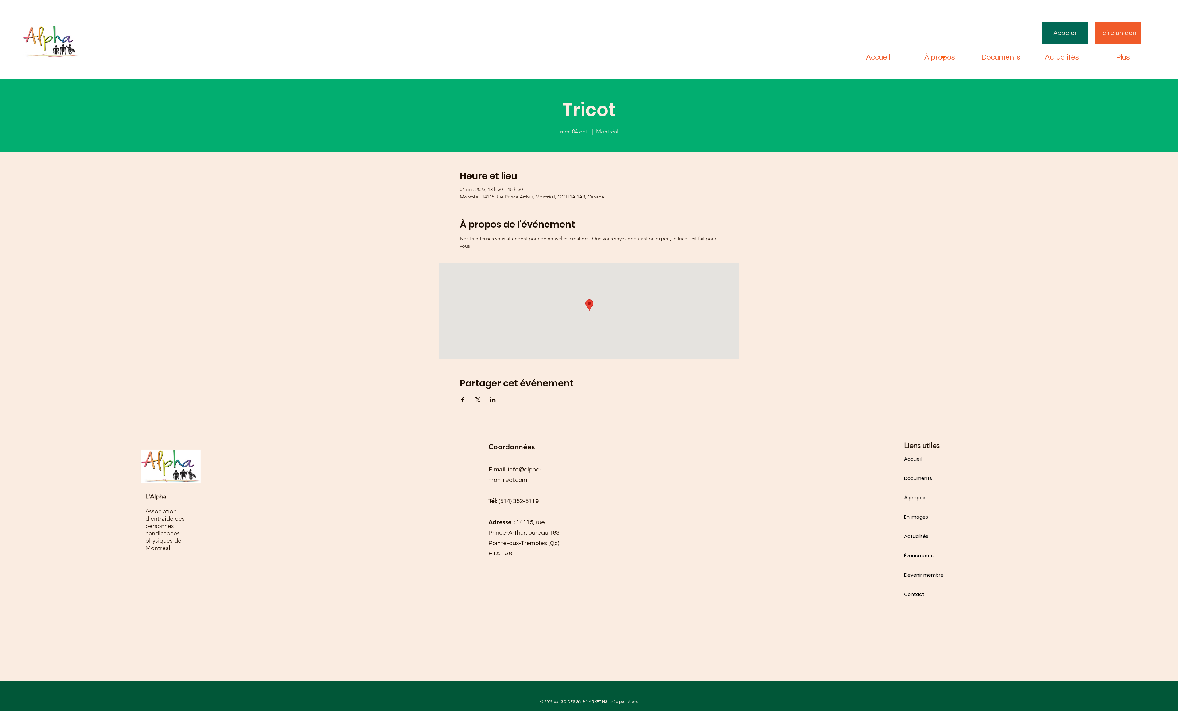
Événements (919, 555)
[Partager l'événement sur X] (478, 399)
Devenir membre (924, 574)
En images (916, 517)
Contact (914, 594)
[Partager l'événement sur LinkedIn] (493, 399)
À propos (914, 497)
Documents (918, 478)
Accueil (913, 459)
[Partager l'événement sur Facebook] (463, 399)
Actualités (916, 536)
